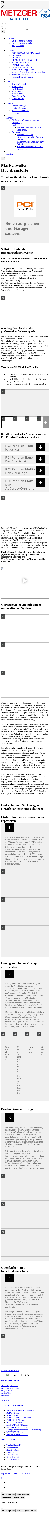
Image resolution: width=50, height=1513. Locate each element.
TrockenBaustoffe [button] (19, 84)
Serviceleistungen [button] (19, 106)
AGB (16, 1473)
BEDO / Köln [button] (18, 58)
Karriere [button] (9, 118)
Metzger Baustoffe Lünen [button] (22, 77)
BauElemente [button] (17, 86)
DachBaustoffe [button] (18, 98)
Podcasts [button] (15, 113)
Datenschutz (27, 1473)
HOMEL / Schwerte (14, 1422)
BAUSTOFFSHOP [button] (20, 110)
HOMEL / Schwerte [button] (20, 65)
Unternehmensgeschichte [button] (22, 43)
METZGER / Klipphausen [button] (23, 70)
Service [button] (9, 103)
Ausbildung (5, 1395)
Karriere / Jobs (6, 1393)
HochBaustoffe (12, 1450)
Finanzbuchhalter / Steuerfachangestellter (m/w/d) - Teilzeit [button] (30, 137)
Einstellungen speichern (26, 1511)
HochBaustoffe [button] (18, 89)
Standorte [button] (10, 50)
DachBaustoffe (12, 1459)
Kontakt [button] (9, 154)
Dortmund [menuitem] (16, 132)
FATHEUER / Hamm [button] (21, 62)
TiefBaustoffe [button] (17, 94)
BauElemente (12, 1447)
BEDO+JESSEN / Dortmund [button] (24, 60)
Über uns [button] (10, 38)
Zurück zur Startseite (10, 1370)
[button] (46, 422)
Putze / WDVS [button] (18, 91)
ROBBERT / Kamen (15, 1432)
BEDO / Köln (12, 1415)
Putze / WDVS (12, 1452)
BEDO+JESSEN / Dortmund (18, 1418)
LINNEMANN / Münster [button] (22, 67)
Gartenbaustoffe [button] (18, 96)
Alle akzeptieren (8, 1494)
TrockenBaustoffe (13, 1445)
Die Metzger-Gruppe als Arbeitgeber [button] (27, 120)
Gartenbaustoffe (13, 1457)
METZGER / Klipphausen (17, 1427)
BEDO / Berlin (12, 1413)
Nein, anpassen (23, 1494)
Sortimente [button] (10, 82)
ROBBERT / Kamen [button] (20, 74)
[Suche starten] (27, 29)
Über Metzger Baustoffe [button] (22, 41)
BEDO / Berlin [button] (18, 55)
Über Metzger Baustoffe (9, 1386)
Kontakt (4, 1398)
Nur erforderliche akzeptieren (13, 1497)
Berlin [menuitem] (14, 125)
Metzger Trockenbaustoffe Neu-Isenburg (23, 1430)
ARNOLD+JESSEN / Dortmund (20, 1410)
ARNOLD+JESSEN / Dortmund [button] (26, 53)
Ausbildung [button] (17, 122)
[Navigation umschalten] (2, 26)
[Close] (2, 1508)
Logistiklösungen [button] (19, 108)
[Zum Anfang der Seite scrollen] (2, 1492)
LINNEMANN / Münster (17, 1425)
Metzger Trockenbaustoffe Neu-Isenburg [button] (29, 72)
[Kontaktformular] (2, 4)
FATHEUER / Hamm (15, 1420)
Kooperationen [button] (18, 45)
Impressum (5, 1473)
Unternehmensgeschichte (10, 1388)
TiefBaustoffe (12, 1455)
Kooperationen (6, 1391)
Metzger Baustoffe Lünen (17, 1434)
